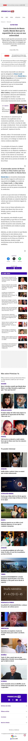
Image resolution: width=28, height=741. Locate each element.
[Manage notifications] (25, 735)
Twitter (14, 261)
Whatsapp (20, 261)
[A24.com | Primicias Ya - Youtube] (17, 700)
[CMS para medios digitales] (14, 738)
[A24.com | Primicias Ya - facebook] (9, 700)
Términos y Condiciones (14, 730)
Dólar (2, 17)
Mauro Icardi (18, 74)
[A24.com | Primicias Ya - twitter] (13, 700)
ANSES (7, 17)
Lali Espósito (17, 17)
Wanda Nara (22, 76)
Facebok (8, 261)
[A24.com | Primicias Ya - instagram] (20, 700)
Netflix (11, 17)
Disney (24, 17)
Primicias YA (3, 21)
